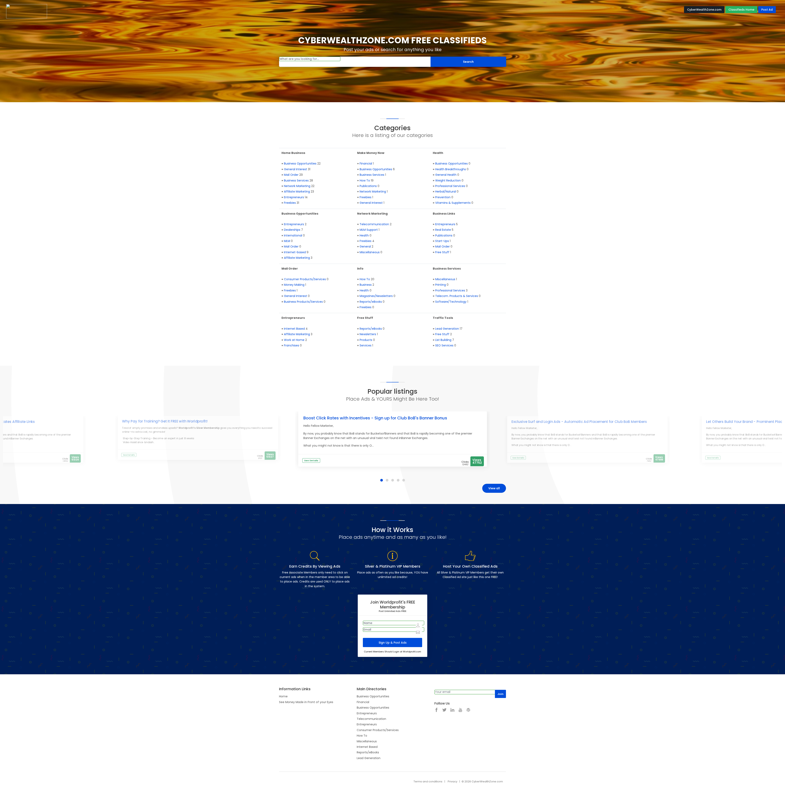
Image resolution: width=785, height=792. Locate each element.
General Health (445, 175)
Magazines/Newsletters (376, 296)
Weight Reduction (448, 180)
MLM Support (369, 230)
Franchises (291, 345)
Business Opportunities (300, 163)
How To (365, 180)
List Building (443, 340)
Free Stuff (442, 252)
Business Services (296, 180)
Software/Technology (451, 302)
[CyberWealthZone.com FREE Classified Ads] (26, 11)
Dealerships (292, 230)
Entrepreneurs (294, 197)
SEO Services (444, 345)
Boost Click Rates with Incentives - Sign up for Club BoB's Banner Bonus (375, 418)
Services (365, 345)
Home (283, 696)
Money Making (294, 285)
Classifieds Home (741, 10)
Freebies (290, 203)
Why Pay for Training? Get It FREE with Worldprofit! (164, 421)
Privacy (452, 781)
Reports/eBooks (371, 302)
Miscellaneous (370, 252)
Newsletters (368, 334)
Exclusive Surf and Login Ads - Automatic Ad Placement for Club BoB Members (579, 421)
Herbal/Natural (445, 191)
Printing (440, 285)
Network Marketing (297, 186)
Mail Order (291, 175)
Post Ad (767, 10)
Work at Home (294, 340)
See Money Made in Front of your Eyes (306, 702)
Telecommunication (374, 224)
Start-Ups (442, 241)
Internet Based (294, 329)
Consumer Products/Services (305, 279)
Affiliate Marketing (297, 191)
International (293, 235)
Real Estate (443, 230)
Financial (366, 163)
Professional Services (450, 186)
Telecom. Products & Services (456, 296)
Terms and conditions (428, 781)
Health (364, 235)
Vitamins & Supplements (453, 203)
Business (366, 285)
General (365, 246)
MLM (287, 241)
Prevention (443, 197)
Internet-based (295, 252)
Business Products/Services (303, 302)
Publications (368, 186)
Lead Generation (447, 329)
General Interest (295, 169)
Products (366, 340)
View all (494, 488)
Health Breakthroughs (450, 169)
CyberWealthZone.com (704, 10)
